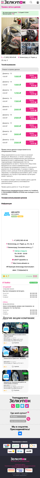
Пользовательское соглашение (20, 467)
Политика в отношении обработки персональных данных (20, 466)
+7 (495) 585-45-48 (21, 240)
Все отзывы (33, 282)
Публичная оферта (20, 464)
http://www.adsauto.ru (21, 263)
